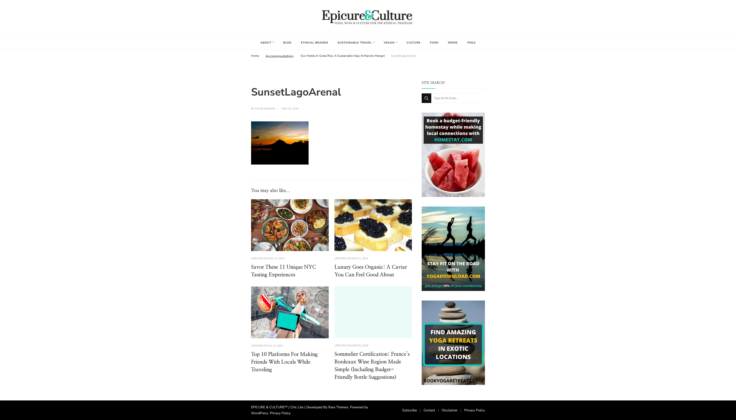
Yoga (471, 42)
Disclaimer (450, 410)
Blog (287, 42)
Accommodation (279, 56)
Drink (453, 42)
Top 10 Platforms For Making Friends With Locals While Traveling (284, 362)
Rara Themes (338, 407)
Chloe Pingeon (265, 108)
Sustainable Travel (355, 42)
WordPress (259, 413)
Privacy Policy (280, 413)
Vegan (389, 42)
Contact (429, 410)
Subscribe (409, 410)
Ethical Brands (314, 42)
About (265, 42)
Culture (414, 42)
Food (434, 42)
